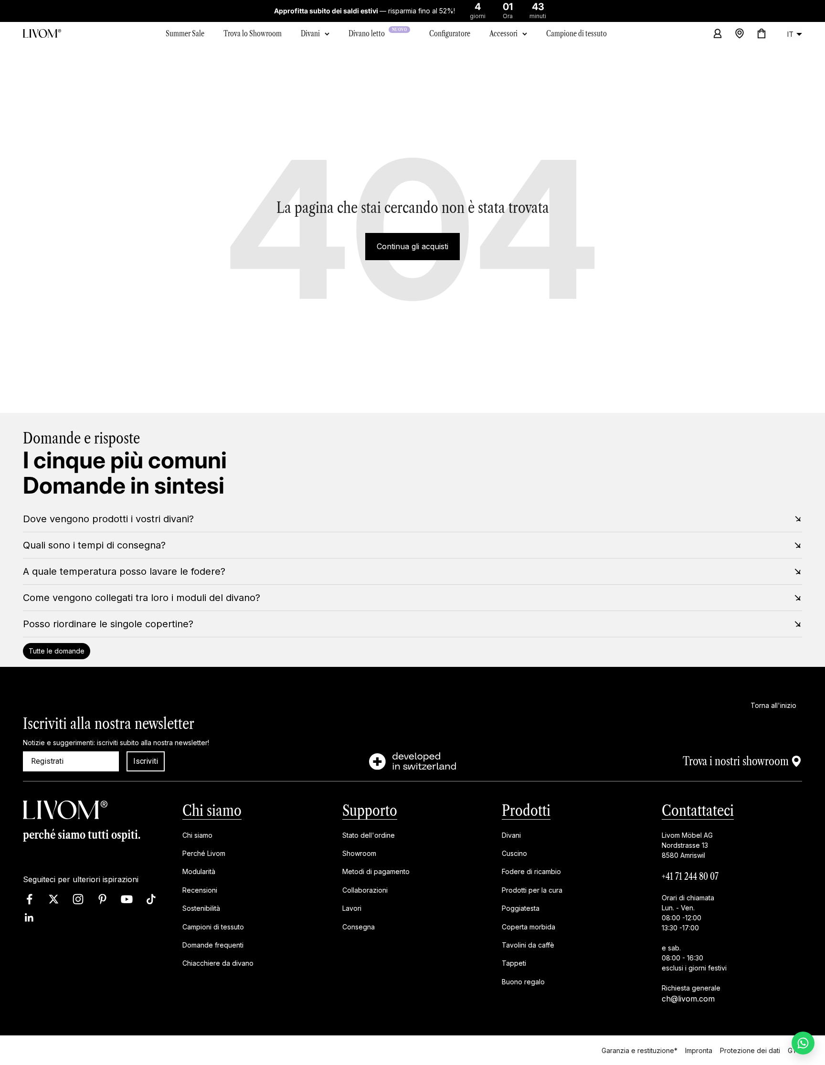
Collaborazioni (365, 890)
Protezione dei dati (750, 1050)
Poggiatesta (520, 909)
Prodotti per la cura (532, 890)
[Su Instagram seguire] (78, 899)
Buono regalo (523, 982)
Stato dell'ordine (368, 835)
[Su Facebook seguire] (29, 899)
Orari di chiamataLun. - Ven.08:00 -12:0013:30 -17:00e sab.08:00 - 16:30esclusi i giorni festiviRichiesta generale (694, 943)
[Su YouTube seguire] (126, 899)
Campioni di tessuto (213, 927)
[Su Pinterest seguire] (102, 899)
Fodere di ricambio (531, 872)
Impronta (698, 1050)
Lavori (351, 909)
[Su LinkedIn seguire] (29, 917)
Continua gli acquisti (412, 246)
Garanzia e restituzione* (639, 1050)
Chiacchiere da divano (218, 964)
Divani (310, 33)
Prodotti (526, 810)
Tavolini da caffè (528, 945)
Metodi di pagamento (376, 872)
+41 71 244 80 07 (690, 876)
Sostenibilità (201, 909)
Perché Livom (203, 853)
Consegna (358, 927)
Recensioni (199, 890)
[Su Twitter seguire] (53, 899)
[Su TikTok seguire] (151, 899)
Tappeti (514, 964)
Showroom (359, 853)
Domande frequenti (212, 945)
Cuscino (514, 853)
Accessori (503, 33)
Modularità (198, 872)
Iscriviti (145, 761)
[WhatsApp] (803, 1043)
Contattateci (698, 810)
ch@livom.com (688, 998)
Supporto (369, 810)
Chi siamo (212, 810)
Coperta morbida (528, 927)
